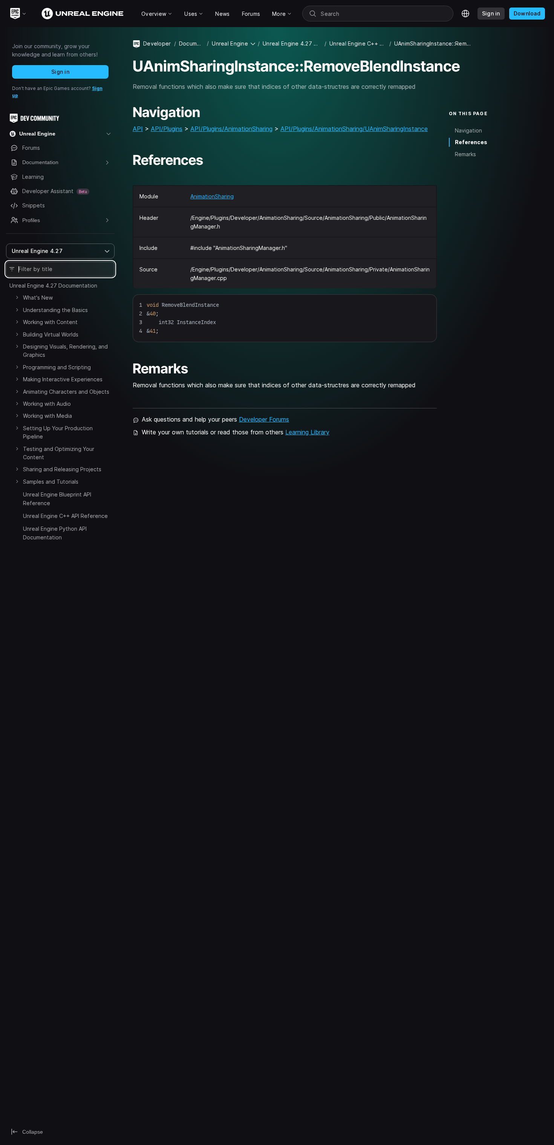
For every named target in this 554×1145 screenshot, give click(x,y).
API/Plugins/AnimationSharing (231, 128)
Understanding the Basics (55, 310)
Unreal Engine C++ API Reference (65, 516)
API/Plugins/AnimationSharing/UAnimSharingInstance (354, 128)
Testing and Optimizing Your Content (58, 453)
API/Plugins (166, 128)
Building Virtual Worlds (50, 334)
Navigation (468, 130)
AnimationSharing (212, 196)
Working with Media (47, 416)
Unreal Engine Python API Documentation (55, 532)
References (471, 142)
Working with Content (50, 322)
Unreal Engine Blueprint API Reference (57, 498)
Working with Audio (47, 403)
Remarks (465, 154)
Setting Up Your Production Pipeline (58, 432)
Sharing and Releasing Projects (62, 469)
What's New (38, 297)
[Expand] (17, 297)
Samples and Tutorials (50, 481)
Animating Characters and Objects (66, 391)
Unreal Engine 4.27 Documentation (53, 285)
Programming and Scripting (57, 367)
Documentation (191, 43)
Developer (157, 43)
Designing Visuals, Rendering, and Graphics (65, 350)
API (138, 128)
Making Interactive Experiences (63, 379)
